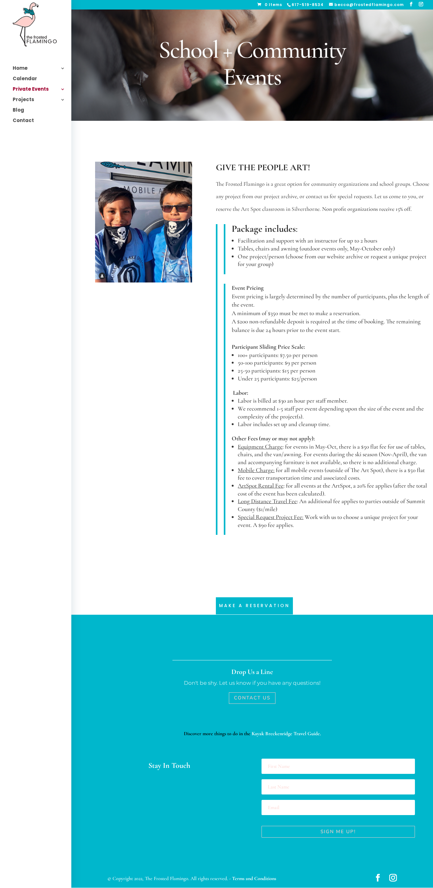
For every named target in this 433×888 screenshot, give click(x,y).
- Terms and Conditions (252, 878)
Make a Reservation (254, 605)
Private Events (31, 89)
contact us (317, 196)
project (233, 196)
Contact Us (252, 698)
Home (20, 68)
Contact (23, 121)
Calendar (25, 79)
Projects (23, 100)
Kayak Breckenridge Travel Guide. (286, 733)
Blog (18, 110)
